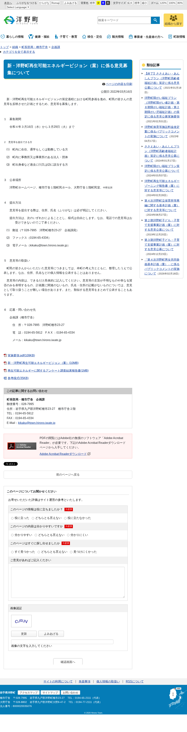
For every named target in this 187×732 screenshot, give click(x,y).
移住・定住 (94, 36)
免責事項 (84, 681)
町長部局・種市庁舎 (35, 47)
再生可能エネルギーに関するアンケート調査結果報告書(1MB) (48, 370)
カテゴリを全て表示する (19, 51)
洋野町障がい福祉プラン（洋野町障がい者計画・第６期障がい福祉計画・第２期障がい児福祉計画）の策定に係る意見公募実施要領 (162, 107)
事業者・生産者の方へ (148, 36)
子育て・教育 (68, 36)
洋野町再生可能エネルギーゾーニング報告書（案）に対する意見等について (162, 185)
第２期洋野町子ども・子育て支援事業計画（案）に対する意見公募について (162, 225)
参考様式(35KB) (18, 378)
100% (172, 2)
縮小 (144, 2)
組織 (15, 47)
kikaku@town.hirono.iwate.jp (36, 422)
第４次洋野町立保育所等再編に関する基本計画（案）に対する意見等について (162, 205)
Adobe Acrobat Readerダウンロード (63, 453)
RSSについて (135, 681)
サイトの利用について (58, 681)
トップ (4, 47)
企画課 (55, 47)
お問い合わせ (70, 692)
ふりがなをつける (26, 2)
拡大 (129, 2)
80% (180, 2)
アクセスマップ (29, 692)
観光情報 (118, 36)
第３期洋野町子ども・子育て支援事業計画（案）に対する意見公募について (162, 244)
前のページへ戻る (68, 474)
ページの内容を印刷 (119, 84)
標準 (92, 2)
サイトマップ (50, 692)
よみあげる (70, 2)
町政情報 (179, 36)
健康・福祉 (42, 36)
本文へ (8, 2)
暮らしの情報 (15, 36)
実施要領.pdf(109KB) (21, 355)
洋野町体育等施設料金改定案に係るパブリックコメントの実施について (162, 131)
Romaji (55, 2)
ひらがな (44, 2)
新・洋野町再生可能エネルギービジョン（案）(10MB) (43, 362)
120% (163, 2)
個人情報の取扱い (108, 681)
